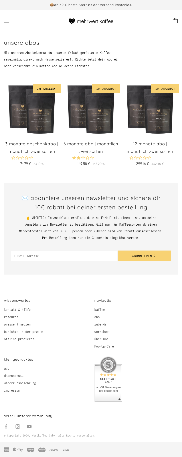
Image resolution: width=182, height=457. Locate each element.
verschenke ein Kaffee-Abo (35, 66)
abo (97, 317)
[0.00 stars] (23, 158)
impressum (12, 390)
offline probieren (19, 339)
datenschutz (14, 376)
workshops (102, 332)
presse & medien (17, 324)
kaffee (99, 309)
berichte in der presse (23, 332)
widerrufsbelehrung (20, 383)
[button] (83, 158)
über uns (101, 339)
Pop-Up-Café (104, 346)
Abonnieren (142, 256)
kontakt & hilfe (17, 309)
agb (6, 368)
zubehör (100, 324)
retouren (11, 317)
